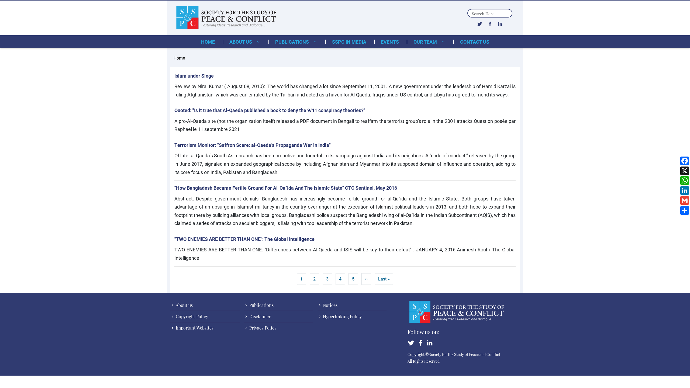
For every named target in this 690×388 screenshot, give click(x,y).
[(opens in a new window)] (479, 23)
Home (208, 42)
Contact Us (474, 42)
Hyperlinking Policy (342, 316)
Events (390, 42)
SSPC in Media (349, 42)
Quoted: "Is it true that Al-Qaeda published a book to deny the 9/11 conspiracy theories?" (269, 110)
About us (241, 42)
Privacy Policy (262, 328)
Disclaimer (259, 316)
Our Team (425, 42)
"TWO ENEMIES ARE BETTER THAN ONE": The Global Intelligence (244, 239)
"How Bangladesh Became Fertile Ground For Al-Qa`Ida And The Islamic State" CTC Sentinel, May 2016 (285, 188)
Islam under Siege (194, 75)
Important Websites (194, 328)
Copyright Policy (191, 316)
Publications (292, 42)
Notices (329, 305)
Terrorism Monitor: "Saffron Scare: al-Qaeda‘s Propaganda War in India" (252, 145)
